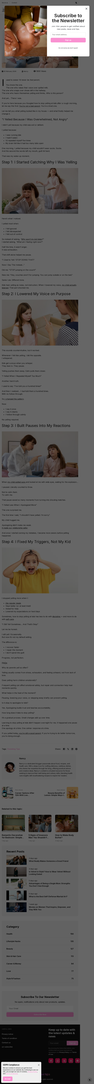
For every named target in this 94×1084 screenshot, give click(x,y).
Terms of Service (12, 1073)
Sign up (68, 40)
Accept (8, 1079)
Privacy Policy (32, 1072)
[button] (39, 1065)
